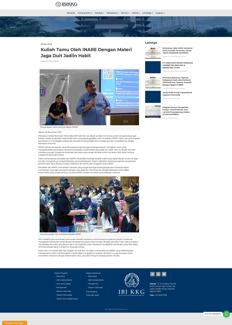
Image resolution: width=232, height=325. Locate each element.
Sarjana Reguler (61, 273)
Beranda (71, 13)
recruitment (183, 71)
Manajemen (61, 287)
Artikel (175, 118)
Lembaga (146, 13)
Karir (176, 71)
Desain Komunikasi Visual (67, 299)
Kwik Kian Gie (83, 136)
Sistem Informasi (63, 291)
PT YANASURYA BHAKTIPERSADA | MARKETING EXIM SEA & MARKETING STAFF (178, 65)
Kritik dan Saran (92, 295)
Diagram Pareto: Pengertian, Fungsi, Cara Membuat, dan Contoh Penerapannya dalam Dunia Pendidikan (176, 111)
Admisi (135, 13)
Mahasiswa (112, 13)
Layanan (159, 13)
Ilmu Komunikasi (63, 284)
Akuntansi (60, 276)
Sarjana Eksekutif (93, 273)
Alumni (124, 13)
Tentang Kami (84, 13)
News (56, 61)
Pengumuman (180, 56)
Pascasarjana (91, 292)
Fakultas (98, 13)
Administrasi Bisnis (64, 280)
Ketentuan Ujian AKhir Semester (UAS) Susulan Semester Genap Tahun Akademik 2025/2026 (178, 50)
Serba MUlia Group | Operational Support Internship (177, 93)
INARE (115, 138)
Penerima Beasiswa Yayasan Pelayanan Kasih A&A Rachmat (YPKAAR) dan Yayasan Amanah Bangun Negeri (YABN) (177, 81)
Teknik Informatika (64, 295)
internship (176, 98)
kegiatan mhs (46, 61)
